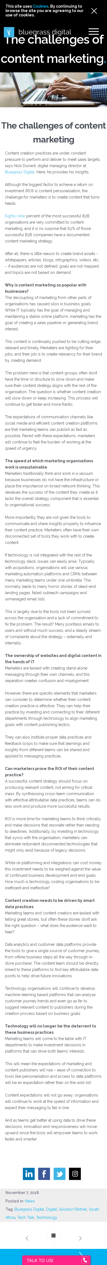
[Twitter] (61, 1175)
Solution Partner (73, 1209)
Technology (46, 1217)
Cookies (40, 6)
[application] (105, 1263)
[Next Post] (80, 1235)
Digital (51, 1209)
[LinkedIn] (30, 1175)
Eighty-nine (15, 216)
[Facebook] (46, 1175)
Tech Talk (25, 1217)
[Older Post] (27, 1235)
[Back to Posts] (53, 1235)
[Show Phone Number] (85, 1260)
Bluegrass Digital (20, 172)
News (30, 1201)
